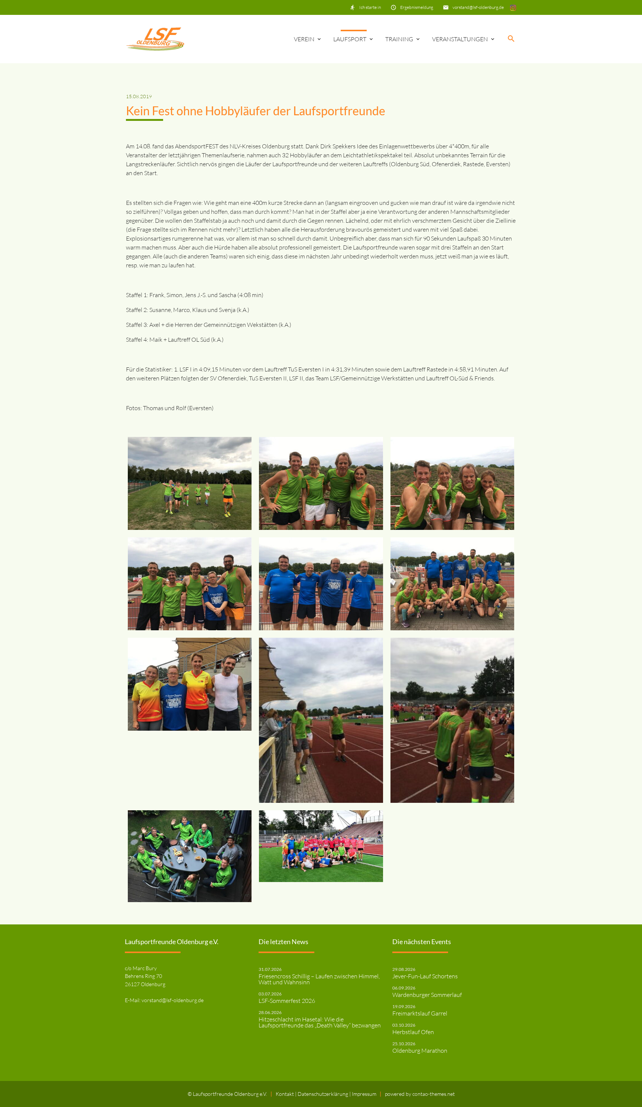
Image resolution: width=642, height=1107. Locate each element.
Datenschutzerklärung (323, 1094)
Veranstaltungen (460, 39)
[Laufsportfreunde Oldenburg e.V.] (155, 39)
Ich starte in (370, 7)
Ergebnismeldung (416, 7)
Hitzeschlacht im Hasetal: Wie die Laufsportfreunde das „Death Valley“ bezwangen (320, 1022)
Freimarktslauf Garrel (419, 1013)
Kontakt (285, 1094)
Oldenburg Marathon (419, 1050)
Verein (304, 39)
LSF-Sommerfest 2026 (287, 1001)
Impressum (364, 1094)
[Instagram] (513, 7)
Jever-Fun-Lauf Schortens (425, 976)
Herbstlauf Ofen (413, 1032)
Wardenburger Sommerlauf (427, 995)
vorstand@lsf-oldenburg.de (478, 7)
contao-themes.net (433, 1094)
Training (399, 39)
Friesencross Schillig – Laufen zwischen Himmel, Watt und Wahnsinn (319, 979)
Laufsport (349, 39)
